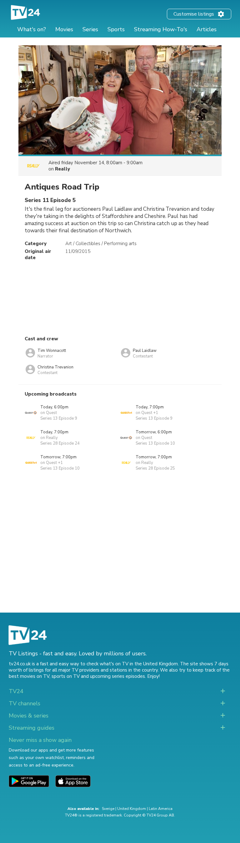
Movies (64, 29)
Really (62, 169)
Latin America (160, 808)
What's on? (31, 29)
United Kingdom (131, 808)
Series (90, 29)
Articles (207, 29)
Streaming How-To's (160, 29)
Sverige (108, 808)
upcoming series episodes (117, 676)
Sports (116, 29)
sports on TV (66, 676)
